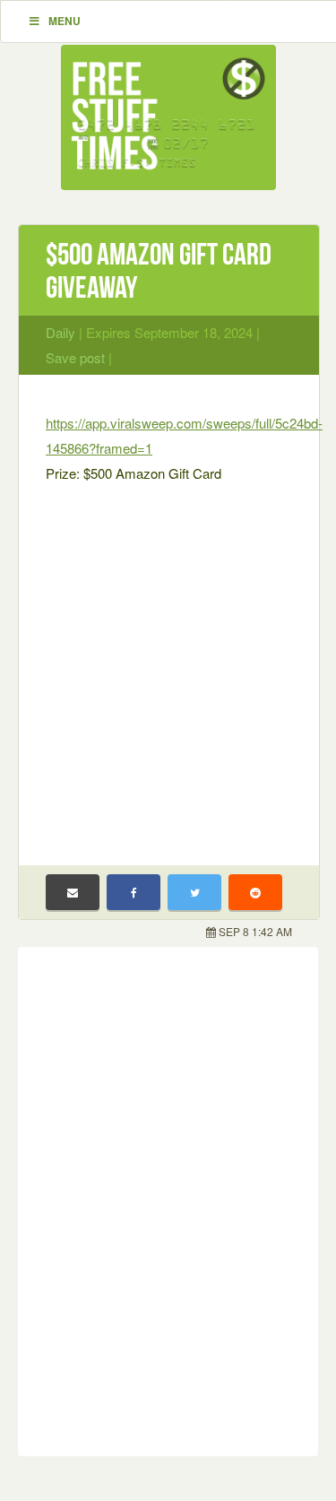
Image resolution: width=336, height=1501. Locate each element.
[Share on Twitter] (194, 892)
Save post (75, 357)
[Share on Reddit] (255, 892)
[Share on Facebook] (133, 892)
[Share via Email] (72, 892)
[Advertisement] (168, 663)
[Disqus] (168, 1198)
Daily (60, 332)
